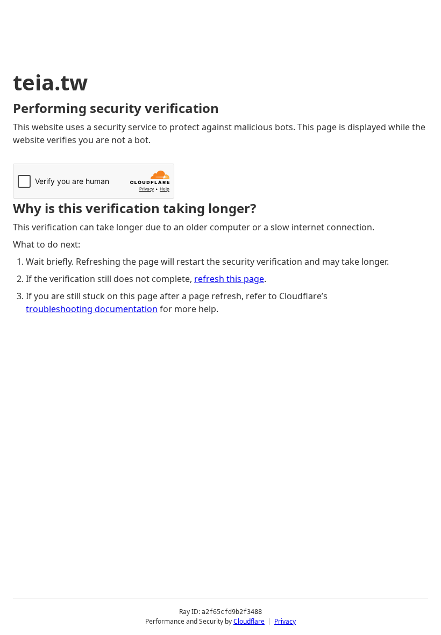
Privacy (285, 621)
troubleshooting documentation (92, 309)
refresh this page (229, 279)
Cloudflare (249, 621)
